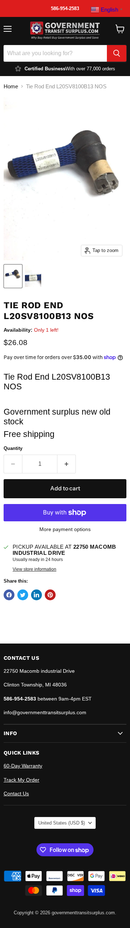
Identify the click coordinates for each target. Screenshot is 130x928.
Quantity (13, 448)
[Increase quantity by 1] (66, 464)
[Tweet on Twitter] (22, 594)
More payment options (65, 529)
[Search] (116, 53)
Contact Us (16, 793)
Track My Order (21, 780)
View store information (34, 569)
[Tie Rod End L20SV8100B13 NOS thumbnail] (13, 276)
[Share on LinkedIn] (36, 594)
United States (61, 823)
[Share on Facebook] (9, 594)
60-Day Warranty (23, 766)
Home (11, 86)
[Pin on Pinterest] (50, 594)
